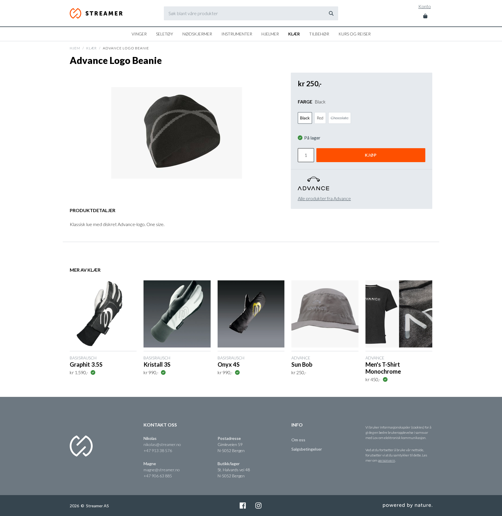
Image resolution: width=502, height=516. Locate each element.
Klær (294, 33)
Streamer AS (97, 13)
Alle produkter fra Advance (324, 198)
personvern (386, 460)
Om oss (298, 439)
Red (320, 117)
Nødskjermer (197, 33)
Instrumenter (236, 33)
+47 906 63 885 (158, 475)
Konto (424, 6)
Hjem (75, 48)
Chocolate (340, 117)
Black (305, 117)
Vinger (139, 33)
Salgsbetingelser (306, 449)
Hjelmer (270, 33)
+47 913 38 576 (158, 450)
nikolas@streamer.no (162, 444)
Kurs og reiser (354, 33)
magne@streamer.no (162, 469)
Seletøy (164, 33)
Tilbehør (319, 33)
